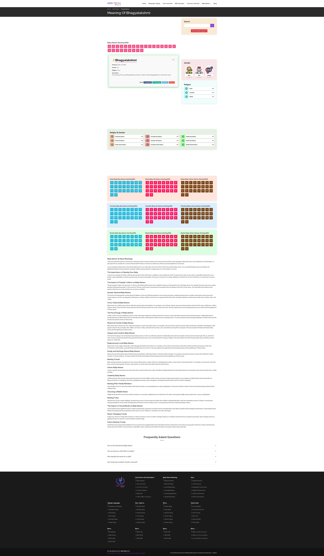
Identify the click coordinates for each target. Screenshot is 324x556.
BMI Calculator (179, 3)
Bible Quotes (112, 535)
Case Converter (168, 3)
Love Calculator (197, 506)
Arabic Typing (168, 506)
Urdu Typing (168, 509)
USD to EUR (112, 541)
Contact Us (116, 553)
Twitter (166, 82)
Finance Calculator (142, 490)
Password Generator (198, 509)
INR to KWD (140, 535)
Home (144, 3)
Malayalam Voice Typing (115, 506)
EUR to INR (167, 531)
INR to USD (140, 493)
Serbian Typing (141, 522)
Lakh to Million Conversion (144, 496)
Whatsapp (157, 82)
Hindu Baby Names (169, 490)
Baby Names (116, 9)
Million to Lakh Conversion (200, 531)
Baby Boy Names (169, 480)
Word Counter (196, 512)
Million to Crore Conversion (200, 535)
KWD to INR (168, 538)
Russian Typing (168, 522)
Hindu (118, 70)
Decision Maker (197, 519)
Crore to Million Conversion (200, 538)
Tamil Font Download (198, 493)
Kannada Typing (113, 519)
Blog (215, 3)
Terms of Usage (141, 553)
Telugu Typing (112, 522)
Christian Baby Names (170, 493)
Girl (118, 67)
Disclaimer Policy (131, 553)
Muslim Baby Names (170, 496)
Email (172, 82)
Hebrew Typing (169, 519)
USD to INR (140, 538)
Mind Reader (112, 531)
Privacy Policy (123, 553)
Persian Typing (168, 516)
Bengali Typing (141, 509)
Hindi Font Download (198, 496)
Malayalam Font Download (200, 487)
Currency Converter (193, 3)
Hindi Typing (112, 516)
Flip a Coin (195, 516)
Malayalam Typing (154, 3)
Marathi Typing (141, 506)
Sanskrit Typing (141, 512)
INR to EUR (167, 535)
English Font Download (199, 490)
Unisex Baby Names (170, 487)
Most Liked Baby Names (198, 31)
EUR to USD (112, 538)
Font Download (197, 483)
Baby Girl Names (169, 483)
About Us (109, 553)
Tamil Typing (112, 512)
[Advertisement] (143, 30)
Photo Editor (196, 522)
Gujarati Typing (169, 512)
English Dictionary (197, 480)
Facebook (148, 82)
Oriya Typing (140, 516)
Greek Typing (140, 519)
